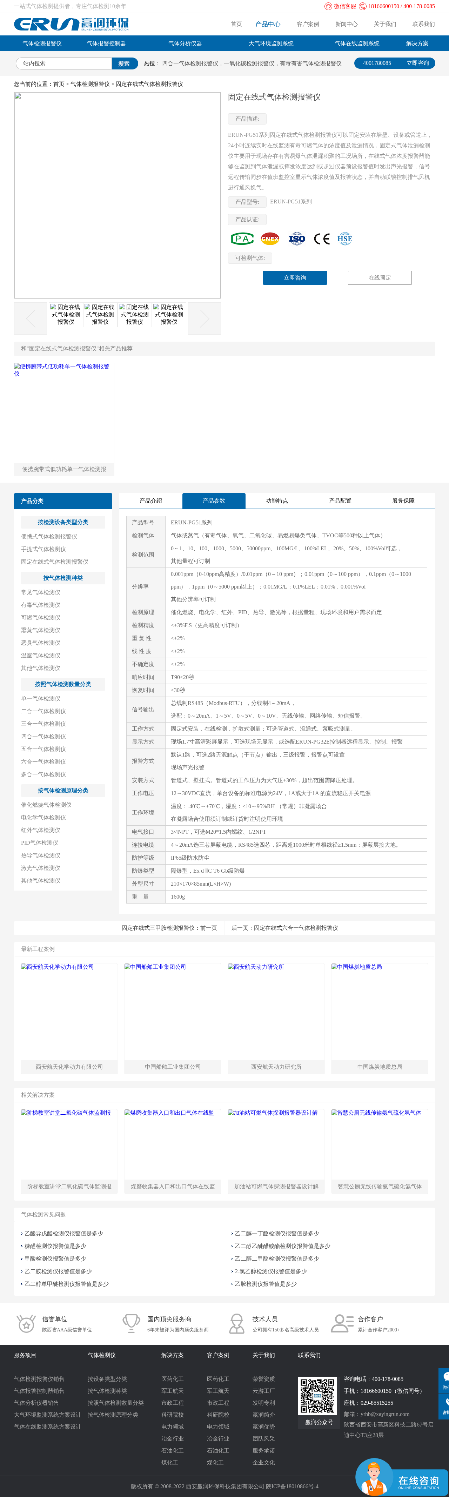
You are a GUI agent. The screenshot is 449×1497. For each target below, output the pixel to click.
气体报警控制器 (106, 43)
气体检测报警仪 (42, 43)
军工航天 (172, 1391)
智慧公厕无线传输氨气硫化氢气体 (380, 1186)
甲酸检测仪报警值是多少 (55, 1259)
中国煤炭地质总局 (379, 1067)
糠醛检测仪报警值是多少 (55, 1246)
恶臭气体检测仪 (40, 643)
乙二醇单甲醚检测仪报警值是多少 (67, 1284)
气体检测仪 (102, 1355)
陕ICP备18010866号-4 (292, 1486)
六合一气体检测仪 (43, 762)
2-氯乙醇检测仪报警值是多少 (271, 1271)
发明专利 (264, 1403)
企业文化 (264, 1462)
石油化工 (172, 1451)
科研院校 (172, 1415)
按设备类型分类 (107, 1379)
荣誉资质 (264, 1379)
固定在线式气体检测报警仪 (149, 84)
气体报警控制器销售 (39, 1391)
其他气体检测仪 (40, 668)
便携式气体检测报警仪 (49, 536)
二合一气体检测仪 (43, 711)
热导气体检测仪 (40, 855)
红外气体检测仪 (40, 830)
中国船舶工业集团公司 (173, 1067)
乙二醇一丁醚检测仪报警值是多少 (277, 1233)
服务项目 (25, 1355)
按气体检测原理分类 (63, 790)
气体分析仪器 (185, 43)
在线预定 (380, 278)
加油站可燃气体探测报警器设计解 (276, 1186)
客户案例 (308, 24)
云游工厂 (264, 1391)
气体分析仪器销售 (36, 1403)
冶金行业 (172, 1439)
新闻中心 (346, 24)
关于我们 (385, 24)
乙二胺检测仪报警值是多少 (58, 1271)
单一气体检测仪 (40, 698)
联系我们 (424, 24)
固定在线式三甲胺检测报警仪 (158, 928)
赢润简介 (264, 1415)
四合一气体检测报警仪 (190, 63)
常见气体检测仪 (40, 592)
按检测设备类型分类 (63, 522)
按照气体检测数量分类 (63, 684)
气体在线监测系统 (357, 43)
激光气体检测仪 (40, 868)
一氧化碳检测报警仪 (249, 63)
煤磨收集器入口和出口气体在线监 (173, 1186)
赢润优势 (264, 1427)
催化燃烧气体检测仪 (46, 805)
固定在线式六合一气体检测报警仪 (296, 928)
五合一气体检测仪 (43, 749)
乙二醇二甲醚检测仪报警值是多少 (277, 1259)
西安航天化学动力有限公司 (69, 1067)
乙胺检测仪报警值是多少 (266, 1284)
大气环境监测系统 (271, 43)
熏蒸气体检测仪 (40, 630)
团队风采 (264, 1439)
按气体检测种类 (63, 578)
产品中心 (268, 24)
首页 (236, 24)
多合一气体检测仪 (43, 774)
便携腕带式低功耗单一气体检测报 (64, 469)
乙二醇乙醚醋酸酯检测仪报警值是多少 (282, 1246)
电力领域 (172, 1427)
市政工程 (172, 1403)
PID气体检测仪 (39, 843)
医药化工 (172, 1379)
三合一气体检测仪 (43, 724)
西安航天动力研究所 (276, 1067)
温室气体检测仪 (40, 655)
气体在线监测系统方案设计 (47, 1427)
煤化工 (169, 1462)
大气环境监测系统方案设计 (47, 1415)
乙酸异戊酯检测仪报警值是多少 (64, 1233)
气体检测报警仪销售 (39, 1379)
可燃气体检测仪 (40, 617)
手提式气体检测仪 (43, 549)
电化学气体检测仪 (43, 817)
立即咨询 (418, 63)
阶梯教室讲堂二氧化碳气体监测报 (69, 1186)
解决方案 (417, 43)
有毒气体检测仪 (40, 605)
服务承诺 (264, 1451)
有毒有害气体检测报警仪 (311, 63)
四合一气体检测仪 (43, 736)
